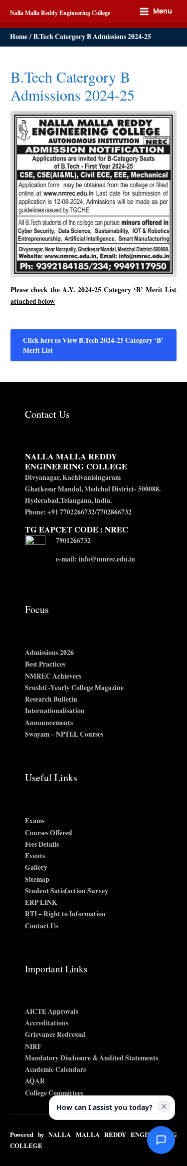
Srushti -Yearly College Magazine (74, 688)
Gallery (36, 867)
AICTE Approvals (51, 1011)
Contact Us (41, 926)
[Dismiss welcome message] (164, 1106)
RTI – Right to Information (65, 914)
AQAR (35, 1081)
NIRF (33, 1046)
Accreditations (46, 1023)
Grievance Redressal (55, 1034)
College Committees (54, 1093)
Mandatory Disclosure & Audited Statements (91, 1058)
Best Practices (45, 664)
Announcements (49, 723)
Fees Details (42, 844)
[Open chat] (161, 1140)
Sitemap (37, 879)
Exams (34, 821)
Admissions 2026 (49, 653)
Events (35, 856)
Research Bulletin (51, 699)
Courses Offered (48, 833)
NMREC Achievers (53, 676)
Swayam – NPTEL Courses (64, 734)
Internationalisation (55, 711)
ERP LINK (41, 902)
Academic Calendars (55, 1069)
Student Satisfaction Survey (66, 891)
